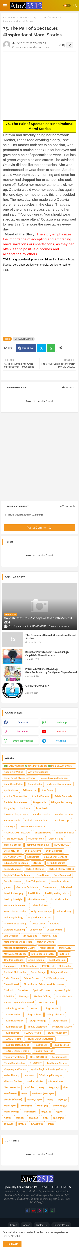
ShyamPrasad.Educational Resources (44, 984)
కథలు (65, 1087)
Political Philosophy (15, 972)
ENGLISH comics (56, 863)
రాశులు (51, 1124)
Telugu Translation (14, 1057)
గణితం (24, 1093)
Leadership (36, 929)
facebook (22, 722)
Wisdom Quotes (13, 1081)
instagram (22, 731)
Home (6, 17)
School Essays (31, 978)
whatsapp (61, 722)
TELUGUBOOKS (38, 1057)
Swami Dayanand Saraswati (19, 1002)
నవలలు (7, 1117)
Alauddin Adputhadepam (54, 778)
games (7, 887)
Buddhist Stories (64, 814)
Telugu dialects (55, 1014)
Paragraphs (10, 966)
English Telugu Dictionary (18, 875)
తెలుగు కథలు (10, 1105)
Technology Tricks (14, 1008)
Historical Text (41, 905)
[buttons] (27, 1210)
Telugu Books (50, 1008)
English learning (12, 869)
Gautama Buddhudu (27, 887)
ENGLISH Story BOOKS (61, 869)
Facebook (28, 348)
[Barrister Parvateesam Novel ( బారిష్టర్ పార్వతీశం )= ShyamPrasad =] (12, 656)
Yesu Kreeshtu (12, 1087)
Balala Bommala (63, 796)
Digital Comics (54, 851)
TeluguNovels (59, 1057)
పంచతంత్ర (33, 1117)
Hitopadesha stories (15, 911)
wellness (29, 1075)
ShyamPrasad (11, 984)
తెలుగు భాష (42, 1105)
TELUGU (33, 1008)
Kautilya (54, 923)
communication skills (37, 845)
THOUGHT (36, 1063)
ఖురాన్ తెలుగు (10, 1093)
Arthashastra (30, 790)
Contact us (41, 1225)
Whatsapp (51, 348)
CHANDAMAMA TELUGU (17, 832)
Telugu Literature (37, 1027)
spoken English (63, 990)
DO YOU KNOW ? (13, 857)
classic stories (36, 838)
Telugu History (59, 1020)
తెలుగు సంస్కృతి (60, 1105)
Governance (49, 887)
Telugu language (13, 1027)
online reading (36, 960)
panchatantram (57, 960)
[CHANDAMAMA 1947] (12, 690)
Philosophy (65, 966)
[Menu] (5, 5)
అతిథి (41, 1087)
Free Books (43, 875)
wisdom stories (35, 1081)
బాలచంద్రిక (8, 1124)
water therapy (12, 1075)
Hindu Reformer (36, 899)
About (26, 1225)
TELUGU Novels (32, 1033)
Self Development (54, 978)
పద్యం (45, 1117)
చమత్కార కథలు (34, 1099)
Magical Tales (49, 936)
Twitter (41, 348)
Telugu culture (33, 1014)
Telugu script (41, 1045)
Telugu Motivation (62, 1027)
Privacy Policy (61, 1225)
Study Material (64, 996)
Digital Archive (33, 851)
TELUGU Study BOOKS (16, 1051)
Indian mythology (13, 917)
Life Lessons (11, 936)
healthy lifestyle (13, 899)
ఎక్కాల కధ (53, 1087)
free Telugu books (36, 881)
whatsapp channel (23, 741)
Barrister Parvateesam (16, 802)
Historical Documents (16, 905)
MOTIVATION (66, 948)
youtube (61, 731)
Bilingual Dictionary (61, 802)
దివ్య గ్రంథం (46, 1111)
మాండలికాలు (37, 1124)
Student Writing (42, 996)
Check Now (10, 1236)
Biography (9, 808)
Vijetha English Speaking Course (48, 1069)
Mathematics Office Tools (18, 942)
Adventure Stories (38, 772)
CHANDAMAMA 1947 (37, 685)
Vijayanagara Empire (15, 1069)
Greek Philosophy (13, 893)
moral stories (47, 948)
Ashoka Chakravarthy (15, 796)
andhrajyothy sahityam (59, 784)
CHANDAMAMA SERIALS (32, 826)
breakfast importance (16, 814)
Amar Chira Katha (13, 784)
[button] (67, 5)
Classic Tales (56, 838)
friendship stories (60, 881)
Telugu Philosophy (56, 1033)
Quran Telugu (38, 972)
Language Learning (14, 929)
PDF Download (29, 966)
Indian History (64, 911)
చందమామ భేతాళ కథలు (43, 1093)
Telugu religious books (16, 1045)
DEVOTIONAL (61, 845)
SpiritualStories (41, 990)
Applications (11, 790)
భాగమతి (22, 1124)
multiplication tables (43, 954)
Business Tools (12, 820)
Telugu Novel (11, 1033)
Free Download (62, 875)
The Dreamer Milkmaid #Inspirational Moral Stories (50, 637)
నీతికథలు (20, 1117)
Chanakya (9, 826)
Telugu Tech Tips (43, 1051)
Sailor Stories (11, 978)
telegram (61, 741)
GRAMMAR (66, 887)
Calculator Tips (61, 820)
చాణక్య (50, 1099)
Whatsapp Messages (50, 1075)
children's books (65, 832)
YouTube (29, 1087)
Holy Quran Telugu (41, 911)
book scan (25, 808)
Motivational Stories (15, 954)
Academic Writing (13, 772)
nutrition (64, 954)
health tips (34, 893)
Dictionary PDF (12, 851)
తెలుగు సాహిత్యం (11, 1111)
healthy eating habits (57, 893)
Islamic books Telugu (15, 923)
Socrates (23, 990)
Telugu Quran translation (39, 1039)
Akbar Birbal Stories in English (20, 778)
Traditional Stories (57, 1063)
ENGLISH (37, 863)
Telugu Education (13, 1020)
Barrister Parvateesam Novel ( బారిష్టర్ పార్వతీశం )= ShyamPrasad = (47, 654)
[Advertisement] (39, 84)
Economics (33, 857)
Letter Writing (54, 929)
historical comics (59, 899)
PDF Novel (48, 966)
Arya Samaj (47, 790)
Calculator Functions (36, 820)
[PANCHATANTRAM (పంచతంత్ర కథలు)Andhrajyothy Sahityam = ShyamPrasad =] (12, 673)
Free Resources (12, 881)
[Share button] (60, 348)
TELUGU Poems (12, 1039)
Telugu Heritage (37, 1020)
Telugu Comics (12, 1014)
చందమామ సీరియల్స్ (13, 1099)
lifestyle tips (30, 936)
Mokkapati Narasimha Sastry (19, 948)
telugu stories (61, 1045)
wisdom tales (55, 1081)
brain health (42, 808)
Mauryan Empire (45, 942)
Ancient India (35, 784)
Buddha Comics (41, 814)
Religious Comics (60, 972)
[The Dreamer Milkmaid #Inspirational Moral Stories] (12, 639)
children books (43, 832)
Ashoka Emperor (41, 796)
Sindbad (8, 990)
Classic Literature (13, 838)
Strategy (24, 996)
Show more (68, 387)
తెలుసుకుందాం (30, 1111)
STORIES (9, 996)
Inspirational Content (39, 917)
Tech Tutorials (47, 1002)
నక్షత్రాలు (59, 1111)
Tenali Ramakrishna (14, 1063)
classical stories (12, 845)
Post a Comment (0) (39, 527)
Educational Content (55, 857)
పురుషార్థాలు (58, 1117)
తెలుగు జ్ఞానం (26, 1105)
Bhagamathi (39, 802)
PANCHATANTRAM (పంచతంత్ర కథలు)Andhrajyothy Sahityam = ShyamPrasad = (51, 672)
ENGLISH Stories (21, 17)
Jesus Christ (38, 923)
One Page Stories (13, 960)
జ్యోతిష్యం (62, 1099)
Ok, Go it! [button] (12, 1244)
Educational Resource (16, 863)
